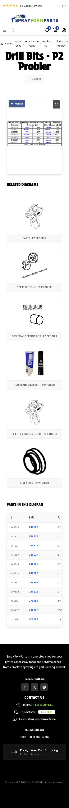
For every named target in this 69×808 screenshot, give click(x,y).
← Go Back (34, 78)
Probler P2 (46, 43)
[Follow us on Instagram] (44, 687)
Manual (19, 103)
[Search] (12, 30)
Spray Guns (18, 43)
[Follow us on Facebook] (25, 687)
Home (8, 43)
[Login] (64, 30)
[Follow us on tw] (34, 687)
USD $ (60, 5)
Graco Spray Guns (32, 43)
